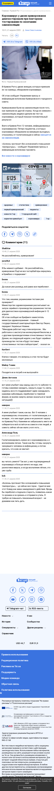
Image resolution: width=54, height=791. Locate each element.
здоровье (8, 205)
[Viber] (19, 234)
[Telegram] (12, 234)
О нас (29, 616)
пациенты (34, 210)
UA (12, 36)
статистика (24, 205)
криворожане (41, 205)
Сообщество (33, 622)
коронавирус (34, 219)
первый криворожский (14, 210)
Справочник (8, 633)
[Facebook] (4, 234)
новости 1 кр (9, 214)
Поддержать (8, 3)
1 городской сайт (29, 214)
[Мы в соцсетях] (13, 590)
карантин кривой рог (13, 219)
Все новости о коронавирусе (16, 156)
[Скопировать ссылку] (34, 234)
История (6, 622)
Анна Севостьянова (33, 30)
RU (17, 36)
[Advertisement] (27, 540)
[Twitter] (27, 234)
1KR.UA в (14, 42)
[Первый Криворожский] (29, 3)
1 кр (47, 219)
